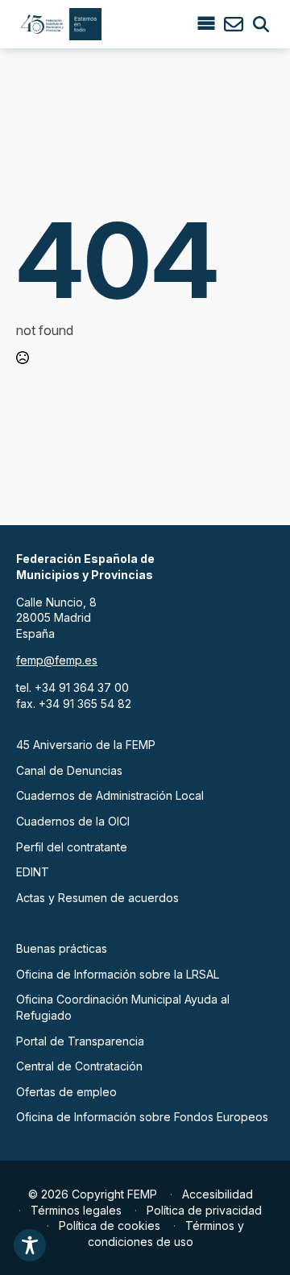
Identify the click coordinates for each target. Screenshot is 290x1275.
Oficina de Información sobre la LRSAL (117, 974)
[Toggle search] (261, 24)
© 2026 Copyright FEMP (92, 1194)
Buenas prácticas (61, 948)
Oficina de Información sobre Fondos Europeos (142, 1117)
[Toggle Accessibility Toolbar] (30, 1245)
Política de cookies (109, 1225)
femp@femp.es (56, 660)
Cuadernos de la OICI (73, 821)
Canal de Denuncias (69, 770)
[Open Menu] (206, 24)
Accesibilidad (217, 1194)
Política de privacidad (204, 1210)
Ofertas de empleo (66, 1092)
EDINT (32, 872)
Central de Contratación (79, 1066)
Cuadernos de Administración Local (110, 795)
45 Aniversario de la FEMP (85, 744)
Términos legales (76, 1210)
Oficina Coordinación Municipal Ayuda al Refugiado (123, 1007)
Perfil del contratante (71, 847)
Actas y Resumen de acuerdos (97, 898)
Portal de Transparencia (80, 1041)
